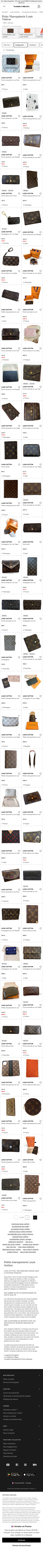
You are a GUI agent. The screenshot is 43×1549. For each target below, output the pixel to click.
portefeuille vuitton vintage (20, 1239)
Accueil (5, 12)
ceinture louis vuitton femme (20, 1231)
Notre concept (8, 1379)
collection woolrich (15, 1242)
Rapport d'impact (9, 1450)
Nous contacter (9, 1433)
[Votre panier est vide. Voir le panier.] (39, 6)
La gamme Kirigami (11, 1355)
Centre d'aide (8, 1430)
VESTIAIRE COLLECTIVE (12, 1440)
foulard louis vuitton (20, 1236)
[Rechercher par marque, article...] (4, 6)
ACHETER (6, 1389)
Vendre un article (9, 1416)
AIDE (5, 1426)
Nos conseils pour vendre (12, 1413)
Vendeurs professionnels (12, 1419)
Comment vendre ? (10, 1409)
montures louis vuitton (20, 1224)
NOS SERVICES (8, 1375)
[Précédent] (16, 1218)
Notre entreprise (9, 1443)
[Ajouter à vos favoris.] (19, 78)
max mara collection (26, 1247)
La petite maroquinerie (11, 1345)
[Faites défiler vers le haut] (35, 1218)
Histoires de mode (10, 1456)
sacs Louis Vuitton (29, 1333)
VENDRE (6, 1406)
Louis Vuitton (15, 12)
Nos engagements (10, 1447)
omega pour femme (30, 1244)
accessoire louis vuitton (20, 1229)
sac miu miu (11, 1247)
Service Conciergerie (11, 1382)
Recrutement (8, 1453)
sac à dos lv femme (30, 1249)
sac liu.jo (29, 1242)
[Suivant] (27, 1218)
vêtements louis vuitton (11, 1249)
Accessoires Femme (29, 12)
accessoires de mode (20, 1226)
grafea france (12, 1252)
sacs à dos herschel (28, 1252)
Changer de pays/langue (21, 1545)
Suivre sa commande (11, 1393)
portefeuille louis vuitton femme (20, 1234)
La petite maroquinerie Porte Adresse (18, 1359)
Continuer (21, 1540)
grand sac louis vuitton (11, 1244)
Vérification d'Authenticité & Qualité (16, 1396)
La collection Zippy (11, 1357)
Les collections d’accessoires (13, 1299)
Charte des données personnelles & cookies (20, 1489)
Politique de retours (10, 1399)
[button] (39, 6)
